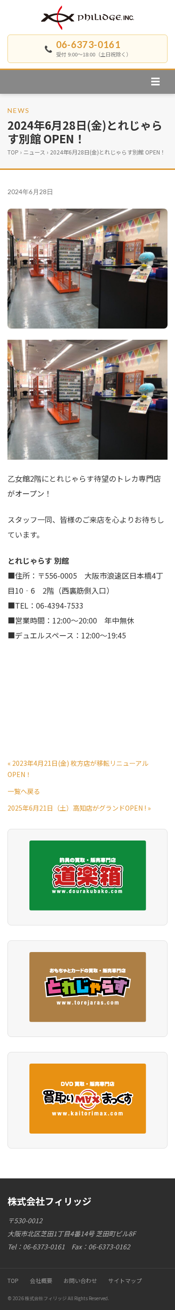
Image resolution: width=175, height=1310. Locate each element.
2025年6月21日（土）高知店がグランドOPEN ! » (79, 808)
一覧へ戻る (23, 791)
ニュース (34, 152)
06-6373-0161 (88, 44)
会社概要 (41, 1280)
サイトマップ (125, 1280)
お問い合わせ (80, 1280)
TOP (13, 152)
